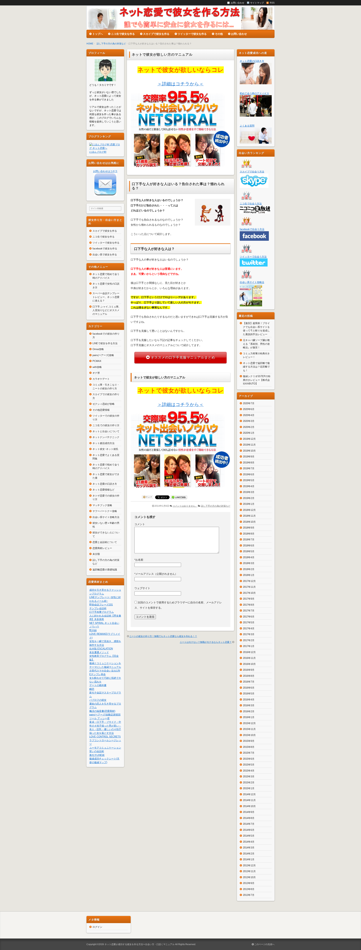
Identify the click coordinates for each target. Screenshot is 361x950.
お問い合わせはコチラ (105, 171)
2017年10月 (249, 593)
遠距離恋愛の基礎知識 (105, 569)
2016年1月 (248, 717)
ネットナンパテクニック (106, 437)
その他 (219, 33)
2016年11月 (249, 658)
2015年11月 (249, 729)
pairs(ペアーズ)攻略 (103, 355)
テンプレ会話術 (97, 608)
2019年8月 (248, 462)
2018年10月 (249, 521)
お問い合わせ (239, 33)
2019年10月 (249, 450)
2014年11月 (249, 800)
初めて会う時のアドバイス (254, 93)
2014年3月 (248, 847)
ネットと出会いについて (106, 431)
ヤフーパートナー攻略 (105, 511)
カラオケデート (101, 378)
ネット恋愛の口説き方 (105, 483)
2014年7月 (248, 823)
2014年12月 (249, 794)
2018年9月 (248, 527)
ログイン (97, 927)
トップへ (97, 33)
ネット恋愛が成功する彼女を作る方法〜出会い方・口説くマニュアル (139, 944)
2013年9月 (248, 883)
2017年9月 (248, 598)
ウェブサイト (142, 588)
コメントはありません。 (185, 506)
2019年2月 (248, 498)
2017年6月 (248, 616)
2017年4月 (248, 628)
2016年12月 (249, 652)
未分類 (96, 554)
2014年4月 (248, 841)
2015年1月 (248, 788)
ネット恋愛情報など (104, 489)
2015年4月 (248, 770)
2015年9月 (248, 741)
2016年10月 (249, 664)
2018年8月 (248, 533)
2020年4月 (248, 415)
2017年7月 (248, 610)
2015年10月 (249, 735)
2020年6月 (248, 409)
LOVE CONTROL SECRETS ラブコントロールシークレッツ (105, 740)
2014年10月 (249, 806)
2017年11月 (249, 586)
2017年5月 (248, 622)
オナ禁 (96, 372)
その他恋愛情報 (101, 410)
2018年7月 (248, 539)
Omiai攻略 (98, 349)
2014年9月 (248, 812)
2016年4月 (248, 699)
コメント (139, 524)
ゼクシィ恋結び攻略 (104, 403)
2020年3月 (248, 421)
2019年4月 (248, 486)
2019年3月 (248, 492)
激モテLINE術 (97, 755)
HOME (89, 43)
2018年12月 (249, 510)
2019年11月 (249, 444)
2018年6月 (248, 545)
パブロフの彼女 (97, 700)
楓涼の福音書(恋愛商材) (102, 711)
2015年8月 (248, 747)
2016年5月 (248, 693)
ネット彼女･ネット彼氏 (105, 449)
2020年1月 (248, 432)
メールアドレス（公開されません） (155, 573)
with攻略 (97, 367)
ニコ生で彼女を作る (123, 33)
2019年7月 (248, 468)
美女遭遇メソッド (99, 652)
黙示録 (93, 630)
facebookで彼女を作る (105, 248)
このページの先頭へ (264, 944)
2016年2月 (248, 711)
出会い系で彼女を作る (105, 254)
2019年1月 (248, 504)
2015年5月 (248, 764)
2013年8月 (248, 889)
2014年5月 (248, 835)
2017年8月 (248, 604)
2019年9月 (248, 456)
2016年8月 (248, 675)
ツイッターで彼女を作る (192, 33)
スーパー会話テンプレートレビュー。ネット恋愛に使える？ (106, 297)
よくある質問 (247, 125)
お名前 (138, 559)
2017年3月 (248, 634)
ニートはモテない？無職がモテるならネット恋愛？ (206, 642)
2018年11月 (249, 515)
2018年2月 (248, 569)
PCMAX (97, 361)
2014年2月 (248, 853)
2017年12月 (249, 581)
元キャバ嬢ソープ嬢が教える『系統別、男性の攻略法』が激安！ (256, 344)
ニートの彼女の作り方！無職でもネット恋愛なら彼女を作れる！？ (163, 636)
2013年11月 (249, 871)
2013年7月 (248, 895)
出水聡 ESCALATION (101, 648)
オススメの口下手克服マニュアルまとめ (183, 357)
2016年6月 (248, 687)
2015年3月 (248, 776)
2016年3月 (248, 705)
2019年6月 (248, 474)
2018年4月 (248, 557)
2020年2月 (248, 427)
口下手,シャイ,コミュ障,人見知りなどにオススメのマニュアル (106, 310)
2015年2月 (248, 782)
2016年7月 (248, 681)
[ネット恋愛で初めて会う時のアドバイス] (256, 114)
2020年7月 (248, 403)
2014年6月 (248, 829)
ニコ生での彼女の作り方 (106, 425)
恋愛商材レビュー (102, 548)
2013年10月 (249, 877)
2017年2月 (248, 640)
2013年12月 (249, 865)
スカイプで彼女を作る (156, 33)
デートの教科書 (97, 685)
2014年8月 (248, 818)
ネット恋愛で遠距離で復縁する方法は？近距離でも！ (256, 367)
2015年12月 (249, 723)
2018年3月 (248, 563)
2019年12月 (249, 438)
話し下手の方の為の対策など (111, 43)
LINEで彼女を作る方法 (105, 343)
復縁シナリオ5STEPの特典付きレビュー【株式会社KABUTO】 (256, 380)
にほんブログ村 (97, 151)
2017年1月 (248, 646)
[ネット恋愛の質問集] (256, 141)
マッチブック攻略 (102, 505)
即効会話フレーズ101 (101, 604)
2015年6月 (248, 758)
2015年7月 (248, 752)
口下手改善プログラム (101, 612)
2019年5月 (248, 480)
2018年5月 (248, 551)
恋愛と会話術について (105, 542)
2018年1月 (248, 575)
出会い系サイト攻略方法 (106, 517)
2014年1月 (248, 859)
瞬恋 (91, 689)
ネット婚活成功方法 (104, 443)
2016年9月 (248, 669)
